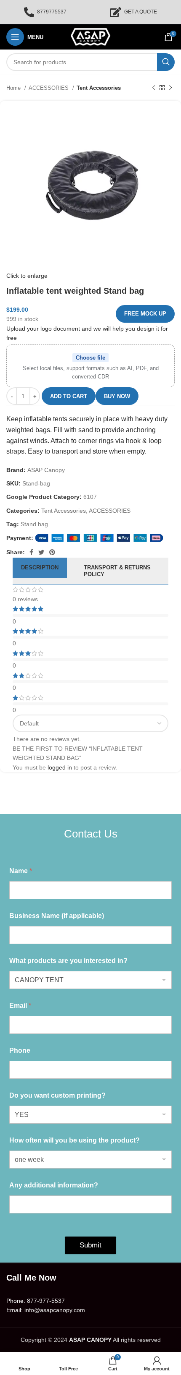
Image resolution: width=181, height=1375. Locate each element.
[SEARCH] (166, 62)
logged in (60, 767)
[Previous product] (153, 88)
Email (20, 1005)
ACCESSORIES (49, 88)
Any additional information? (53, 1185)
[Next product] (170, 88)
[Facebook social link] (31, 552)
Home (14, 88)
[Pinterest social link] (52, 552)
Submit (90, 1245)
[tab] (40, 571)
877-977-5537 (46, 1300)
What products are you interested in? (68, 960)
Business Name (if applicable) (56, 915)
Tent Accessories (99, 88)
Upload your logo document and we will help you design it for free (87, 333)
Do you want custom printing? (57, 1095)
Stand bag (34, 524)
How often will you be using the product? (74, 1140)
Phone (19, 1050)
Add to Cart (68, 396)
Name (20, 870)
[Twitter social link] (41, 552)
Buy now (117, 396)
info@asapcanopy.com (54, 1310)
